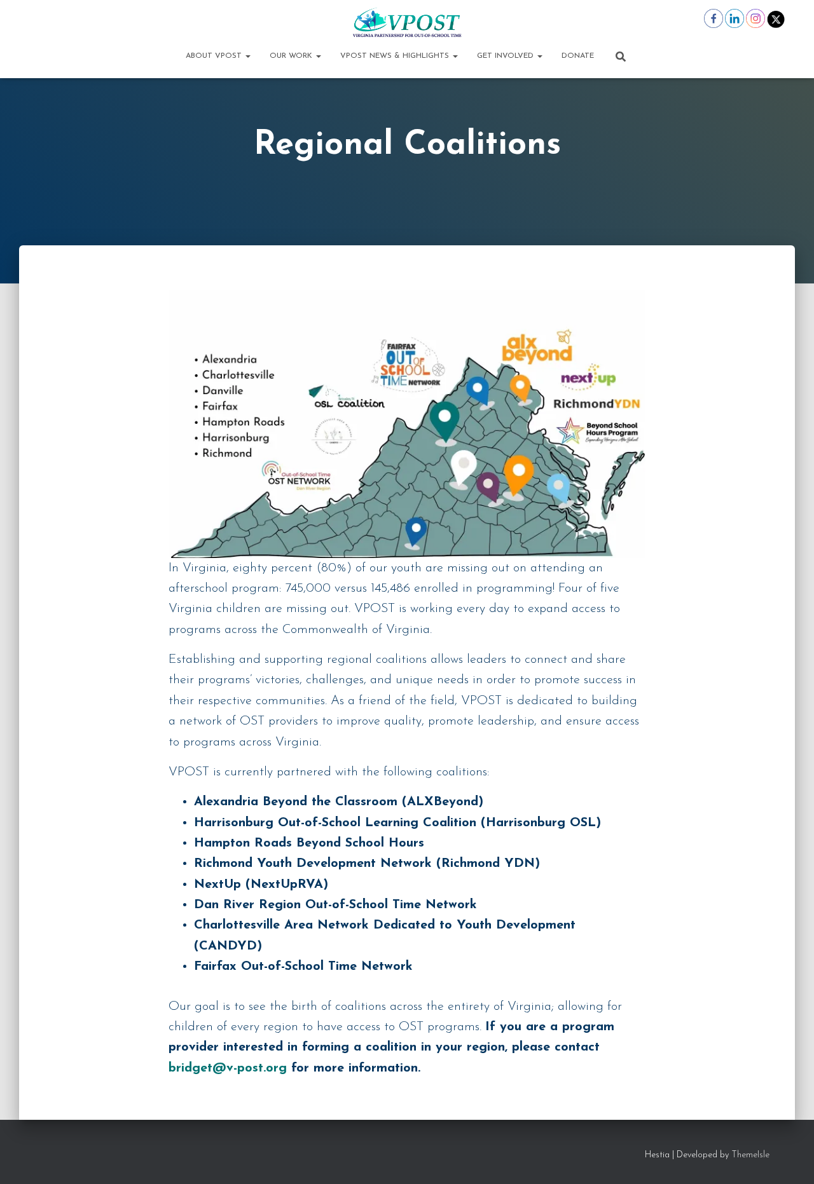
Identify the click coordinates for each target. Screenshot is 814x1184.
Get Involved (506, 56)
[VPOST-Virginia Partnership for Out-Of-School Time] (406, 22)
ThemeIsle (750, 1155)
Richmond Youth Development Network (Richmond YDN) (367, 863)
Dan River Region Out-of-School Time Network (335, 905)
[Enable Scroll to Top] (789, 1158)
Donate (578, 56)
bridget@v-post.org (228, 1068)
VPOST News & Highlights (396, 56)
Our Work (292, 56)
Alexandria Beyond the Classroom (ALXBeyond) (338, 802)
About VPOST (215, 56)
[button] (247, 56)
